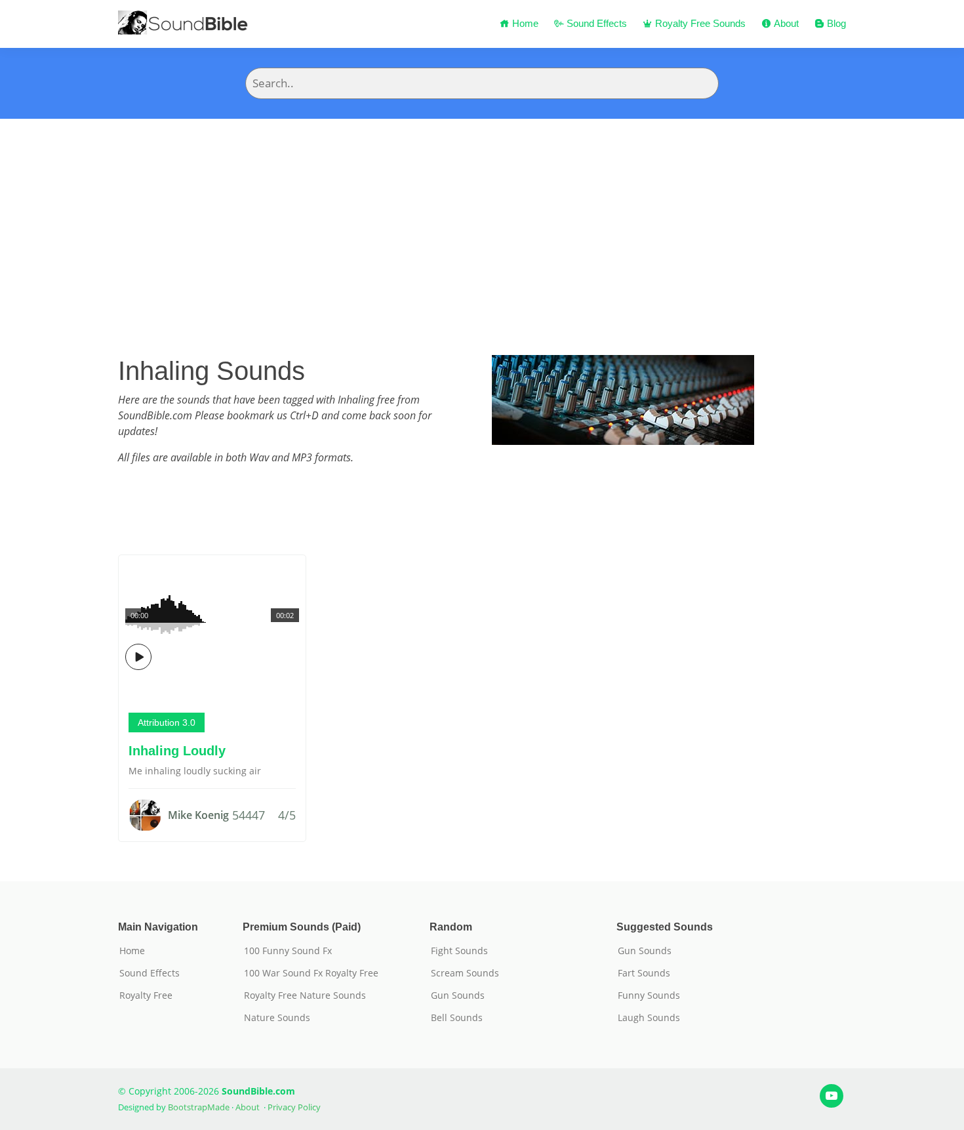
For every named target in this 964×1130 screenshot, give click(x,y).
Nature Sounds (277, 1017)
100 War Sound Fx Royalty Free (311, 973)
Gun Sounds (458, 995)
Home (524, 23)
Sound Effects (595, 23)
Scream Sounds (465, 973)
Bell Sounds (457, 1017)
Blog (835, 23)
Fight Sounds (459, 950)
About (785, 23)
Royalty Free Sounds (699, 23)
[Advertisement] (482, 217)
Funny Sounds (649, 995)
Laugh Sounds (649, 1017)
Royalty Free (145, 995)
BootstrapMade (199, 1107)
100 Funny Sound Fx (288, 950)
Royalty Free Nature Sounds (305, 995)
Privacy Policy (294, 1107)
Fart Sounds (644, 973)
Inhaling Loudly (177, 750)
